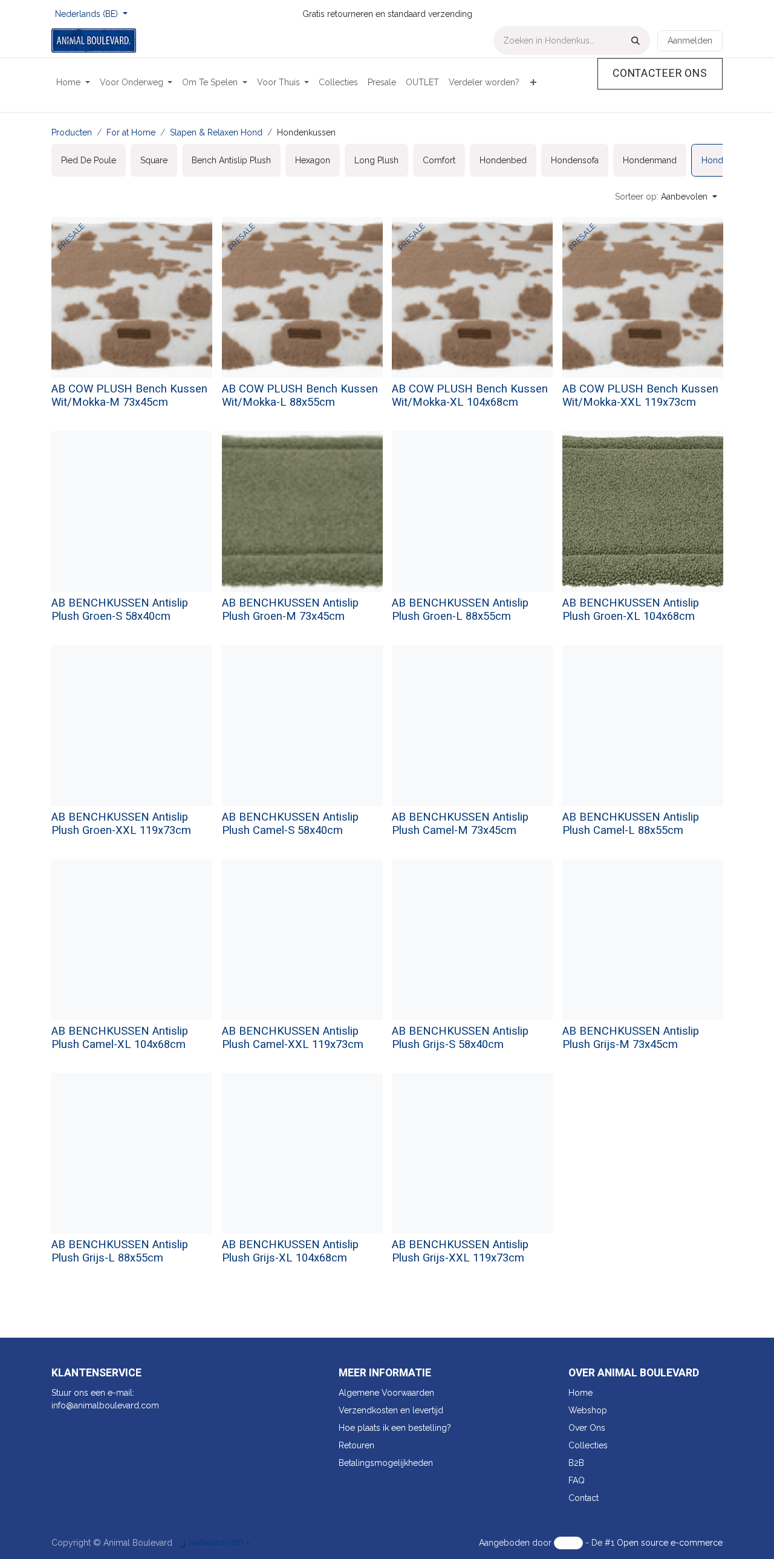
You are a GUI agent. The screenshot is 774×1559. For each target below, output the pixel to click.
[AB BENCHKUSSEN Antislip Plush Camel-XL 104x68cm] (131, 939)
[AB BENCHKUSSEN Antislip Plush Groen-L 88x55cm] (472, 511)
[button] (666, 196)
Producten (71, 132)
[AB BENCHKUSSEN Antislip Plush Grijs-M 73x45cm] (642, 939)
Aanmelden (690, 40)
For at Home (130, 132)
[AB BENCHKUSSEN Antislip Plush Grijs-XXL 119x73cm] (472, 1153)
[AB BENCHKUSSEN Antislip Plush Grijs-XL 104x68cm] (302, 1153)
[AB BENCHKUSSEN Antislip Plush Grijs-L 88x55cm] (131, 1153)
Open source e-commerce (670, 1543)
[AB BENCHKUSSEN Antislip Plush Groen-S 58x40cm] (131, 511)
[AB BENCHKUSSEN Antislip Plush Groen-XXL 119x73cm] (131, 725)
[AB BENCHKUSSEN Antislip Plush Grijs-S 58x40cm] (472, 939)
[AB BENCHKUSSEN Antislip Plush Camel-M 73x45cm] (472, 725)
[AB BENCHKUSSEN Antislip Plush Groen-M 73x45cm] (302, 511)
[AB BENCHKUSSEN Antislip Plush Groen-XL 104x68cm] (642, 511)
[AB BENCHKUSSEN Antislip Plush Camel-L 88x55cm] (642, 725)
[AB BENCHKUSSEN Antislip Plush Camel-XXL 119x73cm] (302, 939)
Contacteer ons (660, 73)
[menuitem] (73, 82)
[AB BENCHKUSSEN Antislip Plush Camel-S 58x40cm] (302, 725)
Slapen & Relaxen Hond (216, 132)
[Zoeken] (635, 40)
